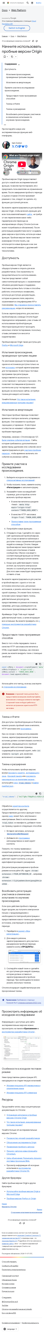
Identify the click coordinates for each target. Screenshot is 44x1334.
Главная (5, 36)
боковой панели (15, 776)
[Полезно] (33, 41)
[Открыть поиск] (27, 2)
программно (25, 729)
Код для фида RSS (9, 1313)
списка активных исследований (20, 480)
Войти (38, 3)
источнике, (10, 367)
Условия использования (11, 1323)
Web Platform (18, 10)
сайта (29, 214)
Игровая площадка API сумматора (22, 1093)
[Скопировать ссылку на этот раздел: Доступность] (21, 258)
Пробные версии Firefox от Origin (21, 1198)
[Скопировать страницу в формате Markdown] (12, 57)
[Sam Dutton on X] (13, 147)
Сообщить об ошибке (10, 1266)
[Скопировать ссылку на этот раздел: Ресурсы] (15, 1099)
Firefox (5, 345)
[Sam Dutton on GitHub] (16, 147)
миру (11, 816)
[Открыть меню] (3, 3)
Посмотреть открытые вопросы (14, 1270)
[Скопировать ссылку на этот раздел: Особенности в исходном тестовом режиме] (13, 1072)
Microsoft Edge (16, 345)
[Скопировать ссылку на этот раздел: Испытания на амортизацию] (35, 410)
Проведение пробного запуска (20, 1147)
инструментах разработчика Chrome (18, 1032)
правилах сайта (7, 1244)
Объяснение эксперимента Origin (21, 1142)
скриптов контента (20, 806)
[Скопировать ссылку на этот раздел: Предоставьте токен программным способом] (15, 638)
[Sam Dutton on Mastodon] (19, 147)
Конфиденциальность (30, 1323)
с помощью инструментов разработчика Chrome (21, 624)
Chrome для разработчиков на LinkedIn (17, 1309)
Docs (5, 10)
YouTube (5, 1305)
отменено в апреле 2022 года (29, 1003)
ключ (22, 783)
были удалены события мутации (16, 440)
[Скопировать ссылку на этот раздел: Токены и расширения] (28, 764)
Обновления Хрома (9, 1280)
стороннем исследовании (14, 687)
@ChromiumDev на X (10, 1302)
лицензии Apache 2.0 (9, 1241)
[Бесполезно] (36, 41)
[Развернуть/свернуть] (18, 64)
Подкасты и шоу (8, 1291)
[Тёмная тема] (36, 664)
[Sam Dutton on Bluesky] (23, 147)
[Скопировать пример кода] (40, 664)
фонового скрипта (16, 773)
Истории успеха (8, 1284)
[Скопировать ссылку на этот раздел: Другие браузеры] (23, 1178)
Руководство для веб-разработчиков (23, 1138)
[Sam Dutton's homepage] (26, 147)
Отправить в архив (9, 1287)
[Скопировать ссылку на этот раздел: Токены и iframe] (21, 717)
